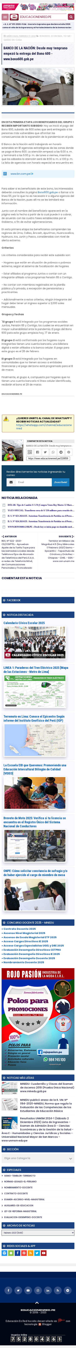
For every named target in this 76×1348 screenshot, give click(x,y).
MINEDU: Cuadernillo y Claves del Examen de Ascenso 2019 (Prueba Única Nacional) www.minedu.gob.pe (47, 1087)
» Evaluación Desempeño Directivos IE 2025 (31, 954)
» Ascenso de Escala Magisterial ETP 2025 (29, 937)
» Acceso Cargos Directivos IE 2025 (25, 941)
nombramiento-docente (18, 1187)
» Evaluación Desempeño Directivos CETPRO (31, 950)
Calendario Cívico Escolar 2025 (24, 623)
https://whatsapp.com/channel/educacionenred (44, 426)
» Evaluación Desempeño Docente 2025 (28, 958)
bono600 (45, 36)
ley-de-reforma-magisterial (20, 1211)
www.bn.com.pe (20, 174)
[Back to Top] (37, 1302)
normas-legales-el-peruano (20, 1181)
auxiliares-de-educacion (18, 1205)
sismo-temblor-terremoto (20, 1175)
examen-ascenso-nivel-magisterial (24, 1199)
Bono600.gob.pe (48, 192)
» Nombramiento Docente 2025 (23, 962)
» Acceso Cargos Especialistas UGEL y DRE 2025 (33, 945)
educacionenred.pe (35, 17)
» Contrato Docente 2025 (19, 929)
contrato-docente (16, 1193)
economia (56, 36)
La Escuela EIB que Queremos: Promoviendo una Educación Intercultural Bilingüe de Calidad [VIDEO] (35, 769)
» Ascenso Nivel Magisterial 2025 (23, 933)
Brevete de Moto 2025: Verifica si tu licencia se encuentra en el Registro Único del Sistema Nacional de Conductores (35, 822)
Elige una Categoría (17, 1158)
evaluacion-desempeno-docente (23, 1217)
